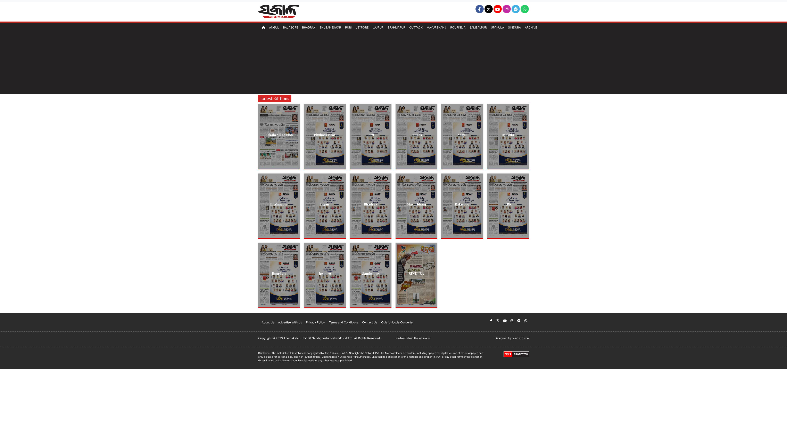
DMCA (508, 354)
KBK (508, 204)
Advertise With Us (290, 322)
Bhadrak (308, 27)
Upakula (497, 27)
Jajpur (378, 27)
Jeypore (362, 27)
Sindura (514, 27)
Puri (348, 27)
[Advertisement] (393, 63)
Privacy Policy (315, 322)
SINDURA (416, 273)
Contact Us (369, 322)
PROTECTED (521, 354)
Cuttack (416, 27)
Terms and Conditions (343, 322)
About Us (268, 322)
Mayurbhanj (436, 27)
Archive (531, 27)
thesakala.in (422, 338)
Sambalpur (478, 27)
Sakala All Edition (279, 135)
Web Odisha (521, 338)
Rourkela (457, 27)
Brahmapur (396, 27)
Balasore (290, 27)
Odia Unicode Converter (397, 322)
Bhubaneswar (330, 27)
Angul (274, 27)
